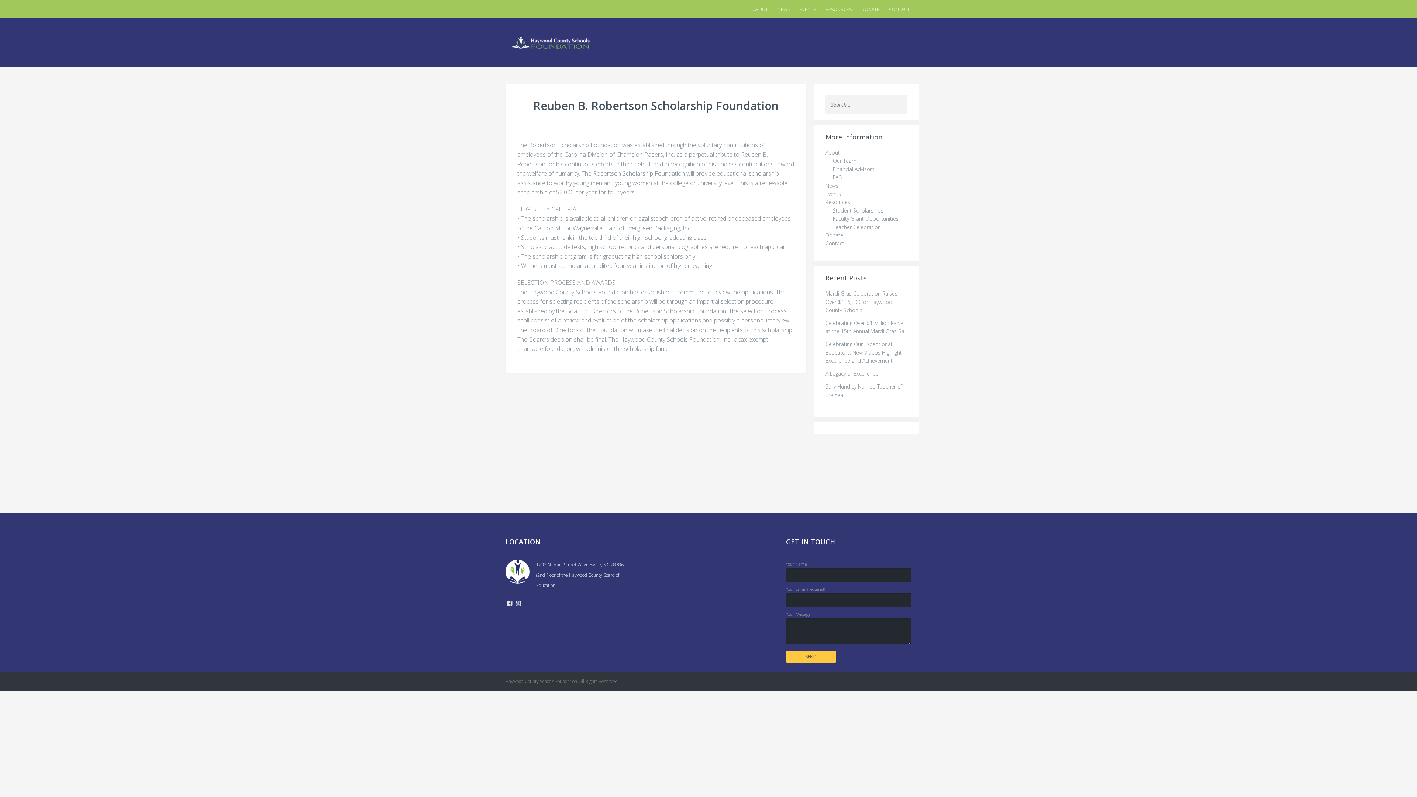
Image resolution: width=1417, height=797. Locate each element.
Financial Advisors (854, 169)
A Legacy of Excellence (851, 373)
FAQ (837, 177)
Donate (870, 9)
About (760, 9)
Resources (838, 9)
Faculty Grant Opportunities (866, 218)
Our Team (844, 160)
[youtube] (518, 604)
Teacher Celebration (857, 227)
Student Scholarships (858, 210)
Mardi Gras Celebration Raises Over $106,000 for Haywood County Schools (861, 302)
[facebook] (509, 604)
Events (808, 9)
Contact (899, 9)
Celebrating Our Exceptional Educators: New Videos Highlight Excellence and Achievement (863, 352)
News (784, 9)
